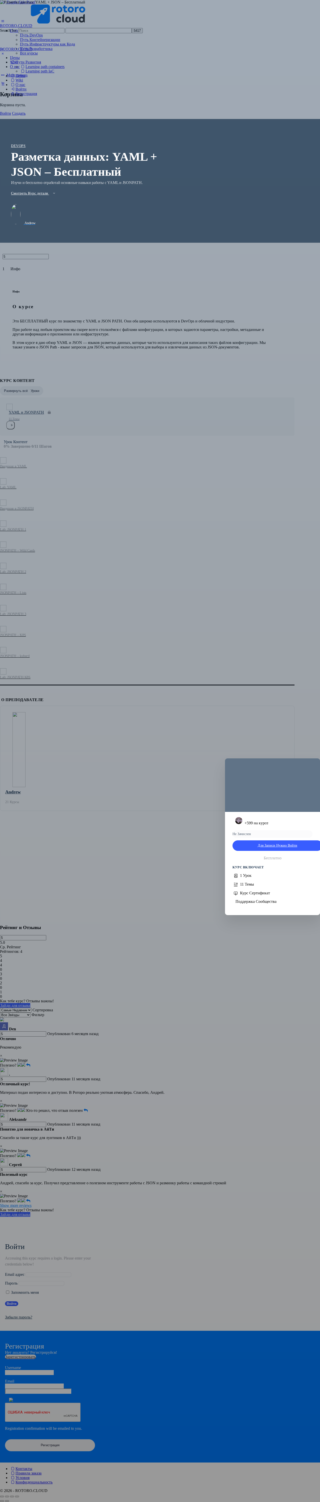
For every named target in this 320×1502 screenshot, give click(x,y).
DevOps (18, 146)
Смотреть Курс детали (30, 193)
